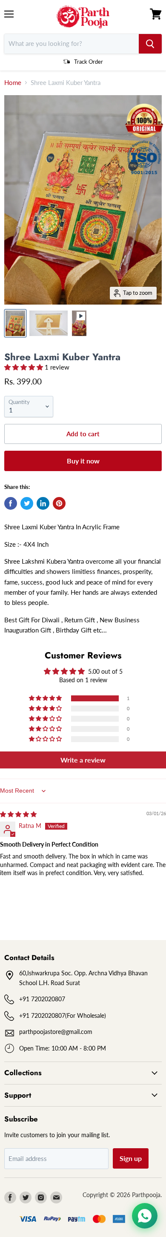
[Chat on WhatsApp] (144, 1216)
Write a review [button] (83, 760)
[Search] (150, 44)
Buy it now (83, 461)
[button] (24, 367)
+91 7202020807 (42, 999)
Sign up (131, 1158)
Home (12, 82)
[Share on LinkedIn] (43, 503)
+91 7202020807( (43, 1015)
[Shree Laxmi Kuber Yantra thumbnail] (15, 323)
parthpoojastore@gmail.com (55, 1031)
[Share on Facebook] (10, 503)
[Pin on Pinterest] (59, 503)
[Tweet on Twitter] (26, 503)
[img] (18, 814)
